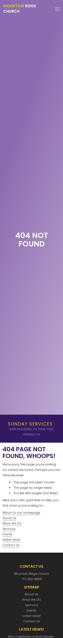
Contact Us (11, 545)
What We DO (12, 523)
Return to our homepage (21, 512)
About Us (9, 518)
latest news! (11, 539)
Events (7, 534)
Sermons (9, 529)
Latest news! (31, 616)
